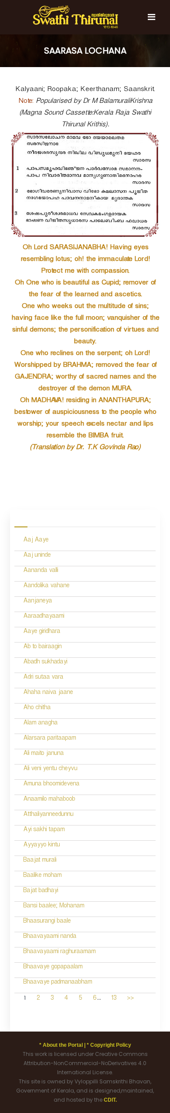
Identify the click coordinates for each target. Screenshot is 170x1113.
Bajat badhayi (40, 891)
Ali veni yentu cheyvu (50, 769)
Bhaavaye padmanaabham (57, 983)
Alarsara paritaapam (49, 739)
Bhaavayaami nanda (49, 937)
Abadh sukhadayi (45, 663)
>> (130, 999)
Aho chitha (37, 708)
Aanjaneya (37, 602)
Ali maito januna (43, 754)
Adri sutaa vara (43, 678)
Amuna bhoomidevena (51, 785)
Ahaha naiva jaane (48, 693)
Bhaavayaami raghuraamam (59, 952)
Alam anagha (40, 724)
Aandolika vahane (46, 586)
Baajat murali (39, 861)
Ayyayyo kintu (41, 846)
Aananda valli (40, 571)
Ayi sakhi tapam (44, 830)
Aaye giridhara (41, 632)
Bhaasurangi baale (47, 922)
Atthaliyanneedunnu (48, 815)
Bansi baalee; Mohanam (53, 907)
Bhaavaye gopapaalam (52, 968)
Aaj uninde (37, 556)
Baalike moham (42, 876)
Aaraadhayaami (43, 617)
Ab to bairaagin (42, 647)
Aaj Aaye (35, 541)
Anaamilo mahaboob (49, 800)
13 (113, 999)
